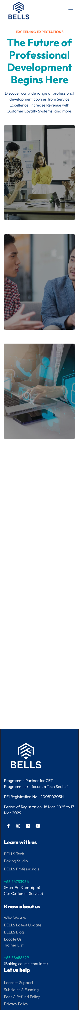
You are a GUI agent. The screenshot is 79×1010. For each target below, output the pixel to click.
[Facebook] (8, 826)
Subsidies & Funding (21, 989)
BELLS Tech (14, 853)
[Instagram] (18, 826)
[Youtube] (38, 826)
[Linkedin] (28, 826)
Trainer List (13, 945)
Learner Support (18, 982)
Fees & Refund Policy (22, 996)
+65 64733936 (16, 881)
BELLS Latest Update (22, 925)
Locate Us (13, 939)
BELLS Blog (14, 932)
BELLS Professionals (21, 869)
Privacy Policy (16, 1003)
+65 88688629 (16, 957)
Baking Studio (16, 860)
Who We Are (15, 917)
